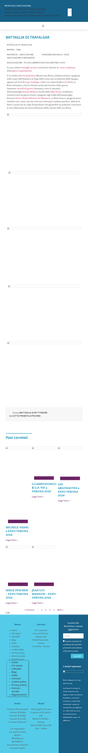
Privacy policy (18, 652)
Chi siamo (16, 633)
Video (14, 643)
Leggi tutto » (12, 540)
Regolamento (17, 659)
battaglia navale (29, 67)
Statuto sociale (18, 656)
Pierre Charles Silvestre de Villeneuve (32, 98)
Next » (60, 609)
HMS (55, 91)
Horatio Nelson (30, 91)
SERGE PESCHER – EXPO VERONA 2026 (17, 593)
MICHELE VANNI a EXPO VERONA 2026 (17, 530)
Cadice (68, 82)
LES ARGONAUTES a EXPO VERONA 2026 (68, 489)
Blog (13, 640)
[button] (68, 7)
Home (14, 630)
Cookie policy (17, 649)
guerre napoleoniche (22, 70)
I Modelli (15, 636)
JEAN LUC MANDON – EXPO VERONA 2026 (44, 593)
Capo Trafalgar (32, 82)
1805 (21, 75)
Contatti (15, 646)
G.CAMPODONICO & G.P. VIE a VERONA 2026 (44, 487)
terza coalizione (67, 67)
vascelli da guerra (25, 88)
